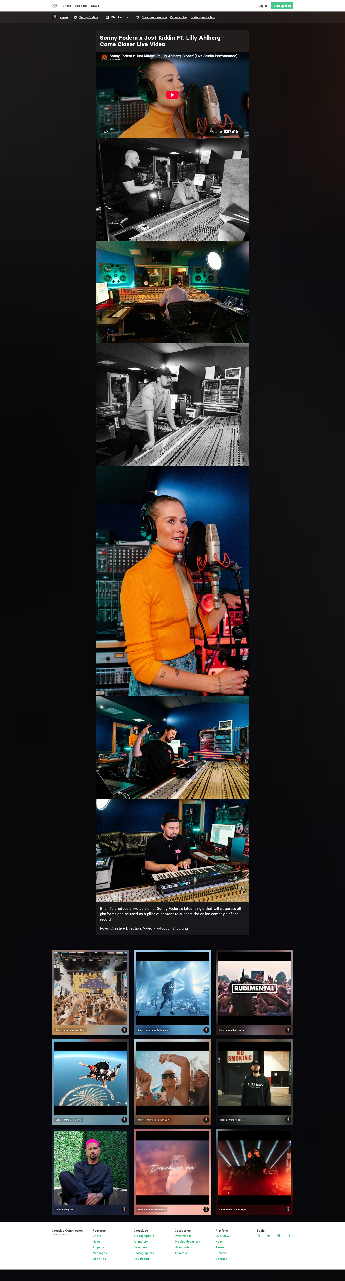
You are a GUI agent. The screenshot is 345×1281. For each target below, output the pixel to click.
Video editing (179, 17)
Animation (181, 1253)
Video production (203, 17)
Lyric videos (183, 1236)
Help (219, 1241)
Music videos (184, 1247)
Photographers (144, 1253)
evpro (64, 17)
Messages (100, 1253)
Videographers (144, 1236)
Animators (141, 1241)
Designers (141, 1247)
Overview (222, 1236)
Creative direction (154, 17)
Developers (142, 1259)
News (95, 6)
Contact (221, 1259)
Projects (81, 6)
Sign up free (282, 6)
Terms (220, 1247)
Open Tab (99, 1259)
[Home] (55, 6)
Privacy (221, 1253)
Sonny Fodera (88, 17)
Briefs (67, 6)
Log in (263, 6)
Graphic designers (187, 1241)
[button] (172, 189)
